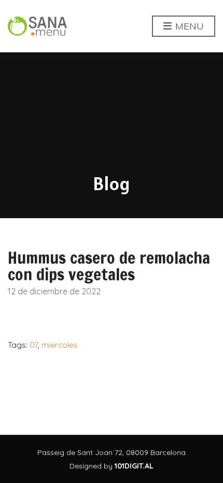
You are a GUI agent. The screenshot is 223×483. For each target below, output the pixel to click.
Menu (188, 26)
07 (34, 344)
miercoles (59, 344)
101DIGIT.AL (134, 466)
